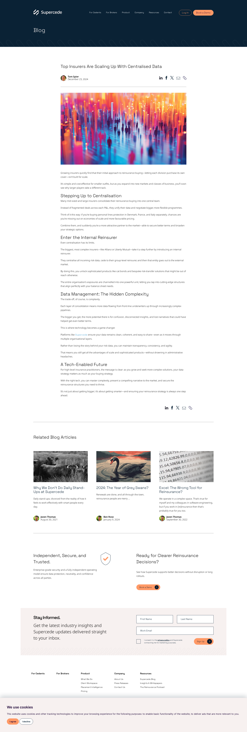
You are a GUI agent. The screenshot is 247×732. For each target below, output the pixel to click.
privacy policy (163, 640)
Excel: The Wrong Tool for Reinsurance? (180, 490)
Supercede (81, 334)
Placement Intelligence (91, 687)
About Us (118, 679)
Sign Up (200, 641)
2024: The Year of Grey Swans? (122, 488)
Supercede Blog (147, 679)
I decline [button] (26, 721)
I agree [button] (13, 721)
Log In (185, 12)
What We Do (86, 679)
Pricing (84, 691)
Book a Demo (203, 12)
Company (139, 12)
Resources (154, 12)
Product (126, 12)
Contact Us (119, 687)
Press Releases (121, 683)
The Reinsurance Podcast (152, 687)
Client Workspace (89, 683)
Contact (168, 12)
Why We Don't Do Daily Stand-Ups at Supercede (59, 490)
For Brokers (111, 12)
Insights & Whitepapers (151, 683)
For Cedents (95, 12)
